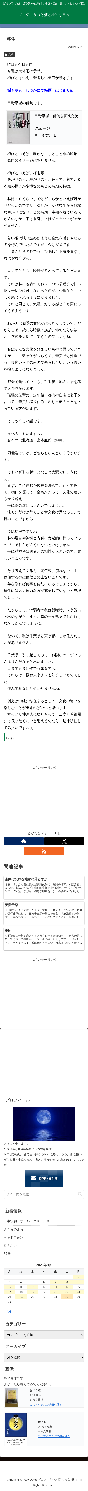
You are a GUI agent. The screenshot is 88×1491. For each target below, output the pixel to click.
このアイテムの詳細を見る (46, 1404)
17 (9, 1291)
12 (32, 1286)
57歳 (7, 1254)
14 (55, 1286)
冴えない (10, 1245)
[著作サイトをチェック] (24, 841)
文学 (10, 54)
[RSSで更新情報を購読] (44, 851)
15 (66, 1286)
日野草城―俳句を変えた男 (56, 116)
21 (55, 1291)
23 (78, 1291)
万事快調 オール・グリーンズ (27, 1221)
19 (32, 1291)
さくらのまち (13, 1229)
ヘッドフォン (13, 1237)
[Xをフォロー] (64, 841)
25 (21, 1296)
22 (66, 1291)
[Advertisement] (44, 800)
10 (9, 1286)
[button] (80, 1194)
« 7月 (7, 1311)
